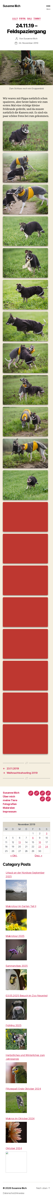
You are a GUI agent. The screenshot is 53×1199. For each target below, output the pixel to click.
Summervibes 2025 (17, 965)
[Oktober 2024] (16, 1162)
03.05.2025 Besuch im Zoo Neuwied (26, 995)
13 (19, 842)
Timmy (37, 18)
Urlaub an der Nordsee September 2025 (25, 874)
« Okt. (13, 855)
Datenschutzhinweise (13, 1193)
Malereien (9, 807)
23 (39, 846)
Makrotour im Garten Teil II (21, 906)
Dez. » (38, 855)
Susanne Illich (11, 5)
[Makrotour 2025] (16, 949)
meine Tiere (10, 800)
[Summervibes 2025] (16, 979)
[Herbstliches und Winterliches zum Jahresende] (16, 1072)
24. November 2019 (28, 43)
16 (40, 842)
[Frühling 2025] (16, 1039)
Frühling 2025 (13, 1025)
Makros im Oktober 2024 (20, 1118)
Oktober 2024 (14, 1148)
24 (46, 846)
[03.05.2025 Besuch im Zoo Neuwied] (16, 1009)
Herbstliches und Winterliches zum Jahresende (25, 1057)
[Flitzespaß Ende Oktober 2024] (16, 1102)
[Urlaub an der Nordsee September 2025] (16, 890)
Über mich (9, 796)
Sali (29, 18)
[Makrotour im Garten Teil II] (16, 920)
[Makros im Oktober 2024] (16, 1132)
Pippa (22, 18)
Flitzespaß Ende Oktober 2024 (23, 1088)
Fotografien (10, 804)
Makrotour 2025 (15, 936)
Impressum (10, 811)
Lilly (15, 18)
